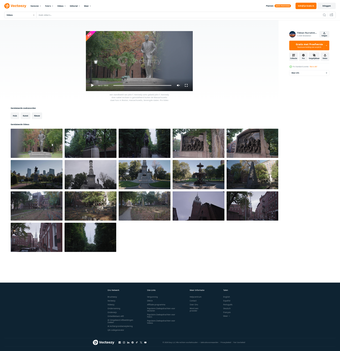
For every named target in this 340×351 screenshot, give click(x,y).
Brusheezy (112, 297)
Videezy (111, 304)
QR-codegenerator (116, 330)
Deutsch (227, 308)
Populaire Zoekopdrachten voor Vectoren (161, 309)
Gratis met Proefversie (309, 45)
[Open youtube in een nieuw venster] (145, 342)
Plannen (269, 6)
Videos (60, 6)
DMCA (150, 300)
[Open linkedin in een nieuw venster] (128, 342)
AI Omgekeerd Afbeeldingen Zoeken (120, 321)
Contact (193, 300)
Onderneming (114, 308)
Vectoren (34, 6)
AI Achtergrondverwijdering (120, 326)
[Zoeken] (324, 15)
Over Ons (194, 304)
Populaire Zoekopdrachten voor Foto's (161, 315)
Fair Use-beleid (239, 342)
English (226, 297)
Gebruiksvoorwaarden (209, 342)
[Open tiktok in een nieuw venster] (137, 342)
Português (227, 304)
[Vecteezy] (15, 6)
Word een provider (194, 309)
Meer (86, 6)
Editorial (74, 6)
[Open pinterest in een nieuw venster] (132, 342)
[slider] (142, 85)
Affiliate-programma (156, 304)
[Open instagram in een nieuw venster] (124, 342)
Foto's (48, 6)
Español (226, 300)
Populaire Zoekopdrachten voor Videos (161, 321)
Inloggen (326, 6)
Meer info (295, 73)
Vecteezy (111, 300)
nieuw (37, 115)
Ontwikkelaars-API (116, 316)
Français (227, 312)
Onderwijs (112, 312)
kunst (25, 115)
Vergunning (152, 297)
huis (15, 115)
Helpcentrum (195, 297)
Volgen (324, 36)
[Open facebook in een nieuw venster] (120, 342)
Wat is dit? (313, 66)
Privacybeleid (226, 342)
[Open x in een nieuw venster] (141, 342)
